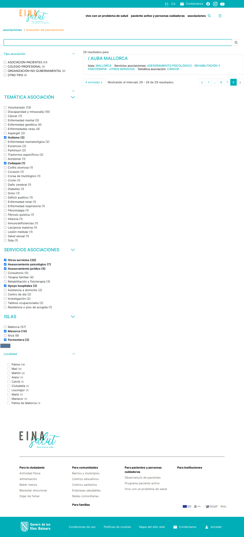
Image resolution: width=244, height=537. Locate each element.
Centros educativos (85, 479)
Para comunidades (85, 467)
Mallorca (103, 65)
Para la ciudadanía (31, 467)
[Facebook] (208, 4)
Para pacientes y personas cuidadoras (143, 470)
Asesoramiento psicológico (169, 65)
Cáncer (173, 69)
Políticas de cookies (117, 527)
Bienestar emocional (33, 490)
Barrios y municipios (85, 473)
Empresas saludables (86, 490)
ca (173, 4)
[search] (209, 15)
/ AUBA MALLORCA (108, 58)
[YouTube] (222, 4)
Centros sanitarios (84, 484)
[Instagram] (215, 4)
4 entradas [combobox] (95, 83)
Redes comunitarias (85, 496)
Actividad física (29, 473)
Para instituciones (189, 467)
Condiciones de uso (82, 527)
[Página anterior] (202, 82)
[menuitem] (107, 15)
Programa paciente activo (142, 483)
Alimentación (28, 479)
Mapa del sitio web (152, 527)
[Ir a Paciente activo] (36, 16)
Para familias (81, 504)
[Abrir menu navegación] (220, 15)
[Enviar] (236, 42)
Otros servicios (122, 69)
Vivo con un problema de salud (146, 489)
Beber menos (28, 484)
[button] (39, 54)
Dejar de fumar (29, 496)
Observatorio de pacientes (143, 477)
